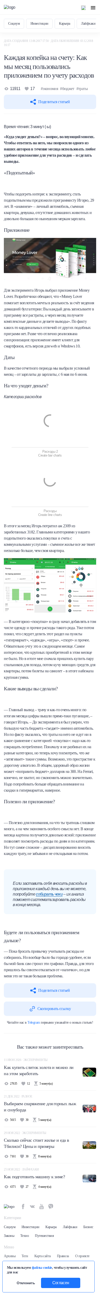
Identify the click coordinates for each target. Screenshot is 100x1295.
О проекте (82, 1256)
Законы (9, 1236)
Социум (14, 23)
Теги (25, 1256)
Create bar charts (50, 455)
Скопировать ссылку (54, 1008)
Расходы (50, 511)
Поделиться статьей (54, 102)
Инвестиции (39, 23)
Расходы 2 (50, 451)
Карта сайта (42, 1256)
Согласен (60, 1283)
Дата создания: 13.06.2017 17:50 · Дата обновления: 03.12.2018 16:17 (48, 43)
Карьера (64, 23)
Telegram (33, 1022)
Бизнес (88, 1227)
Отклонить (26, 1283)
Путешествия (44, 1236)
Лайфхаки (88, 23)
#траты (82, 88)
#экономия (49, 88)
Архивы (9, 1256)
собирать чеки (49, 894)
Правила (63, 1256)
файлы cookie (42, 1267)
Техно (24, 1236)
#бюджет (67, 88)
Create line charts (50, 515)
